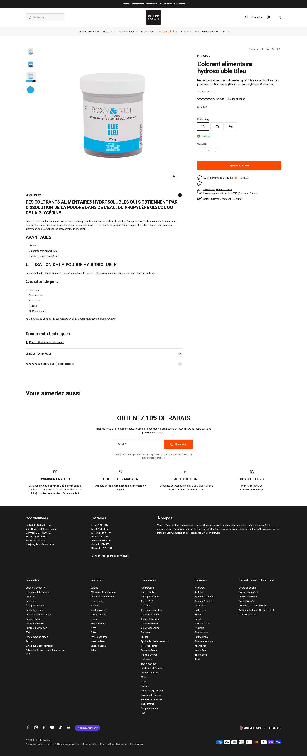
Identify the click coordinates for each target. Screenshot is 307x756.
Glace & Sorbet (149, 654)
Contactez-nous (34, 610)
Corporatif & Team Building (253, 605)
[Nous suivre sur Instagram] (36, 727)
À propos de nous (35, 605)
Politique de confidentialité (67, 744)
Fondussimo (201, 632)
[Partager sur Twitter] (268, 49)
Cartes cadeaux (99, 645)
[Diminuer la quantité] (202, 151)
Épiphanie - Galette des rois (155, 641)
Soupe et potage (149, 708)
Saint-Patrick (147, 704)
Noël (143, 681)
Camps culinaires (248, 596)
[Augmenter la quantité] (215, 151)
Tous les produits (87, 31)
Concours (31, 601)
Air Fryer (199, 592)
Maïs (143, 677)
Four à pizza (201, 636)
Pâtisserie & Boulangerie (103, 592)
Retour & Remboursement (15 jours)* (223, 198)
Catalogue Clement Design (39, 645)
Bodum (198, 614)
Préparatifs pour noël (152, 690)
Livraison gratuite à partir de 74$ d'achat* (153, 4)
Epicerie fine (97, 601)
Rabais (94, 650)
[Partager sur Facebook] (262, 49)
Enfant (94, 632)
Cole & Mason (202, 623)
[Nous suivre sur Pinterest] (44, 727)
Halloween (146, 659)
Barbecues (200, 610)
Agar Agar (200, 587)
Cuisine (94, 587)
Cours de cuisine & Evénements (198, 31)
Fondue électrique (204, 641)
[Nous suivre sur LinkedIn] (68, 727)
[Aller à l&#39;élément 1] (31, 51)
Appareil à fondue (204, 596)
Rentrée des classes (151, 699)
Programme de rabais (37, 636)
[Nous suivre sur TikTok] (60, 727)
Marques (107, 31)
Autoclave (200, 605)
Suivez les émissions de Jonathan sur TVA (45, 652)
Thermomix (201, 654)
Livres (94, 619)
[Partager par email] (278, 49)
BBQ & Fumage (98, 623)
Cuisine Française (150, 619)
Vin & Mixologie (99, 610)
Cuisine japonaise (150, 628)
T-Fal (197, 659)
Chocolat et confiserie (102, 596)
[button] (33, 364)
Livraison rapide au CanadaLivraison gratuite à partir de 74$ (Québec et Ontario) (230, 191)
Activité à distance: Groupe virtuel (256, 610)
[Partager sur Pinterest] (273, 49)
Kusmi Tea (200, 650)
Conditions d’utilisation (93, 744)
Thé (143, 712)
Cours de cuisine (247, 587)
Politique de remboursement (39, 744)
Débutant (145, 632)
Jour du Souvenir (150, 672)
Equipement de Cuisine (37, 592)
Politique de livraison (36, 628)
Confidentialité (33, 619)
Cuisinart (199, 628)
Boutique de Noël (150, 596)
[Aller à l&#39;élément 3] (31, 77)
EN (246, 17)
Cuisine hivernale (150, 623)
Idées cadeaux (126, 31)
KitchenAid (200, 645)
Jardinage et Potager (152, 668)
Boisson (95, 605)
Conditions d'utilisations (38, 614)
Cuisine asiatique (150, 614)
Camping (145, 605)
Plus (224, 31)
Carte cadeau (148, 31)
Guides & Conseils (35, 587)
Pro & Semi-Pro (99, 636)
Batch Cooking (148, 592)
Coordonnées (136, 744)
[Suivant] (188, 3)
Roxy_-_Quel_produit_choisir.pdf (46, 342)
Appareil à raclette (204, 601)
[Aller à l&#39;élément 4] (31, 90)
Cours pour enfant (248, 592)
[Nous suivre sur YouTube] (52, 727)
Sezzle (29, 641)
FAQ (28, 632)
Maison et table (99, 614)
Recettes (30, 596)
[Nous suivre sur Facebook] (28, 727)
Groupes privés (247, 601)
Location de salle (248, 614)
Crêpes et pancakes (151, 610)
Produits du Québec (151, 695)
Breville (198, 619)
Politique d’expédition (117, 744)
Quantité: (202, 143)
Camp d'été (147, 601)
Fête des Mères (149, 645)
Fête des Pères (149, 650)
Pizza (93, 628)
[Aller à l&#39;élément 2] (31, 64)
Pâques (145, 686)
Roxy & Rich (203, 56)
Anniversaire (147, 587)
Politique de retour (35, 623)
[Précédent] (118, 3)
